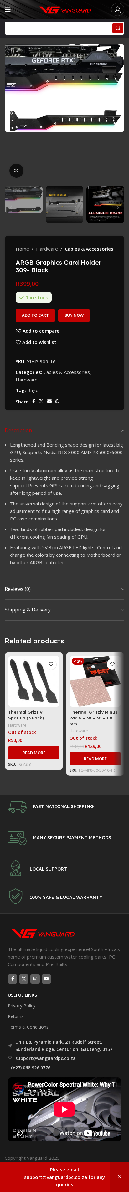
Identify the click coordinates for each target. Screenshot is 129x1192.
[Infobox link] (64, 807)
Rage (33, 390)
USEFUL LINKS (22, 995)
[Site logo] (64, 9)
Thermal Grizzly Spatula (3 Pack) (26, 714)
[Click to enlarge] (16, 171)
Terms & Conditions (28, 1027)
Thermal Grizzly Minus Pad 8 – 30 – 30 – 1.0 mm (93, 717)
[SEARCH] (117, 28)
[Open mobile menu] (8, 9)
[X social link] (41, 401)
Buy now (74, 315)
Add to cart (35, 315)
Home (22, 249)
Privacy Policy (21, 1006)
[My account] (117, 9)
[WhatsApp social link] (57, 401)
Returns (15, 1016)
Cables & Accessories (89, 249)
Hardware (47, 249)
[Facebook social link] (33, 401)
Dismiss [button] (119, 1177)
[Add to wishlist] (50, 664)
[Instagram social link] (35, 979)
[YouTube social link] (46, 979)
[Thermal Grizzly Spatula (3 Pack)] (33, 681)
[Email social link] (49, 401)
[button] (11, 113)
